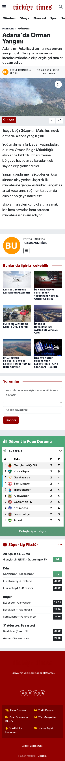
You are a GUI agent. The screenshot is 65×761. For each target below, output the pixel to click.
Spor (53, 18)
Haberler (8, 28)
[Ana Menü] (4, 6)
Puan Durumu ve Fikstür (17, 719)
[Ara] (61, 7)
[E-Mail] (26, 251)
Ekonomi (39, 18)
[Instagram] (29, 693)
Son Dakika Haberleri (13, 730)
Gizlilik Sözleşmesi (32, 745)
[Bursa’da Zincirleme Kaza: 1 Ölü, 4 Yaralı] (17, 313)
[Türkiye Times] (32, 7)
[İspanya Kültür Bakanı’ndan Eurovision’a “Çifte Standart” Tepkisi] (48, 347)
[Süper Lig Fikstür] (60, 544)
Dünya (24, 18)
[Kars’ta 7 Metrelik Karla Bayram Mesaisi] (17, 279)
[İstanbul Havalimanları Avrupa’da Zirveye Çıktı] (48, 313)
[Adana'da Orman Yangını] (32, 97)
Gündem (9, 18)
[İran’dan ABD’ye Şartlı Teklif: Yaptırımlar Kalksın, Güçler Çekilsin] (48, 279)
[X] (23, 693)
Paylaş (10, 119)
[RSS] (42, 693)
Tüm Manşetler (47, 717)
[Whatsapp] (36, 693)
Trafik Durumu (46, 710)
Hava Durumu (18, 710)
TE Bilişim (41, 756)
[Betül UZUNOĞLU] (11, 245)
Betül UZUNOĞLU (35, 243)
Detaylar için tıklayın (32, 531)
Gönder (11, 420)
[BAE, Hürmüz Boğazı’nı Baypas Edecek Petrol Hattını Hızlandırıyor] (17, 347)
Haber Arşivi (46, 728)
